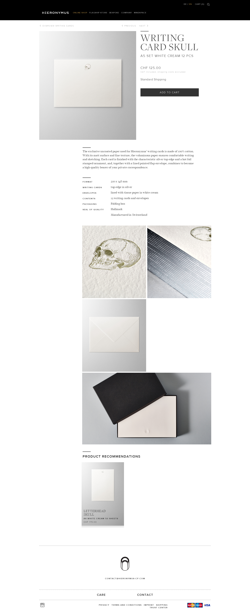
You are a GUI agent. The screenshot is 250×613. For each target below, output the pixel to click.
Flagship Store (98, 13)
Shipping (162, 605)
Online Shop (80, 13)
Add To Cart (170, 92)
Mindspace (140, 13)
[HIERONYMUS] (56, 12)
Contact (145, 594)
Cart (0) (199, 4)
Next (142, 26)
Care (101, 594)
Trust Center (159, 607)
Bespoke (114, 13)
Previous (130, 26)
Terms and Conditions (127, 605)
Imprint (149, 605)
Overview (58, 26)
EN (190, 4)
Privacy (104, 605)
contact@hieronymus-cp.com (125, 578)
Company (126, 13)
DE (185, 4)
